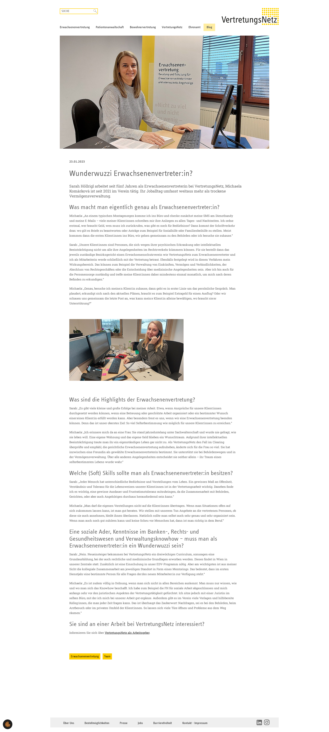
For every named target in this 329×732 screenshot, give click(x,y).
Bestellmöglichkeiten (97, 723)
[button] (7, 724)
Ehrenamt (194, 27)
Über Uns (68, 723)
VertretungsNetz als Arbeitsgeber (127, 633)
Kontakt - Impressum (195, 723)
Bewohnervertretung (143, 27)
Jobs (140, 723)
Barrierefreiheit (162, 723)
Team (107, 656)
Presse (123, 723)
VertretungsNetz (172, 27)
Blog (209, 27)
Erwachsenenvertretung (75, 27)
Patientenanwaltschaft (110, 27)
